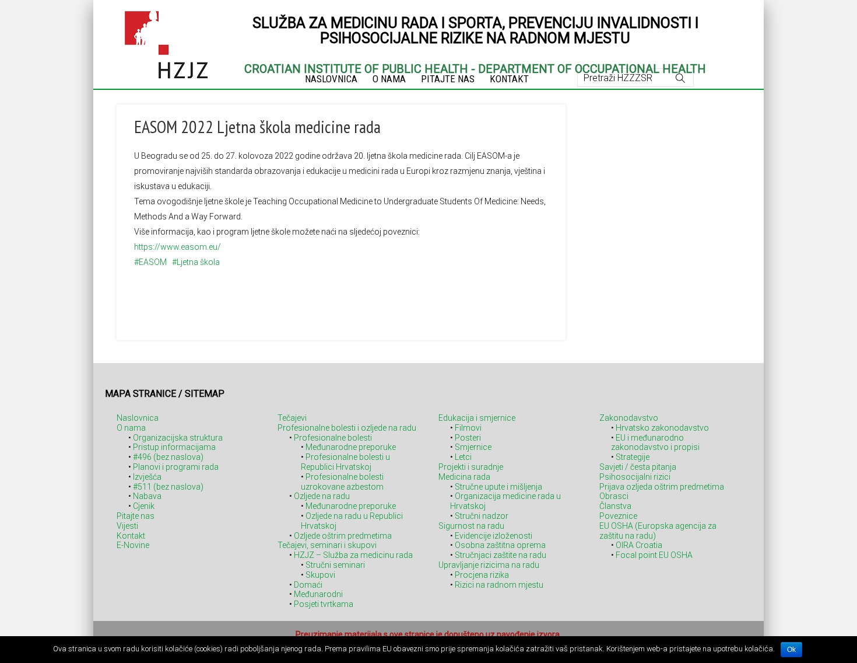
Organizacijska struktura (178, 437)
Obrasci (613, 496)
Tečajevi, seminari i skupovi (327, 545)
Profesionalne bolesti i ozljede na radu (347, 427)
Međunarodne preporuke (350, 447)
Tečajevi (292, 418)
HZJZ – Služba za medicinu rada (353, 555)
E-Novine (133, 545)
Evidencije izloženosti (493, 535)
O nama (131, 427)
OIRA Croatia (639, 545)
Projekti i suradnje (470, 467)
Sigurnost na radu (471, 526)
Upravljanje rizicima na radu (488, 565)
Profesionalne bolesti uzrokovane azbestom (342, 481)
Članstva (615, 506)
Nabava (147, 496)
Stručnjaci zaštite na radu (500, 555)
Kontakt (131, 535)
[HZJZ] (166, 43)
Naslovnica (138, 418)
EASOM (153, 262)
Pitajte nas (135, 516)
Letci (463, 457)
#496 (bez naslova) (168, 457)
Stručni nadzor (481, 516)
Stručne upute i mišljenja (498, 486)
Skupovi (320, 575)
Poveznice (618, 516)
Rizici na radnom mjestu (499, 584)
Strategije (632, 457)
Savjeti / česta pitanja (637, 467)
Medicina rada (464, 476)
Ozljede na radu (322, 496)
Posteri (468, 437)
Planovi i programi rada (176, 467)
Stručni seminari (335, 565)
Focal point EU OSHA (654, 555)
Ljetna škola (198, 262)
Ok (791, 649)
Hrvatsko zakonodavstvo (662, 427)
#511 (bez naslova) (168, 486)
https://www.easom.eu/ (177, 247)
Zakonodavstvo (628, 418)
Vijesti (127, 526)
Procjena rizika (482, 575)
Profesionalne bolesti (333, 437)
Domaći (308, 584)
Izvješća (147, 476)
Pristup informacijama (174, 447)
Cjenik (143, 506)
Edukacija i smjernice (476, 418)
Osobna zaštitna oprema (500, 545)
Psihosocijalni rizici (634, 476)
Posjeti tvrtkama (323, 604)
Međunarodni (318, 594)
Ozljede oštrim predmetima (343, 535)
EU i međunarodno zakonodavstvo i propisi (655, 442)
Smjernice (473, 447)
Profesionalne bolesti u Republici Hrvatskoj (345, 462)
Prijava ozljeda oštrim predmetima (661, 486)
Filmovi (468, 427)
